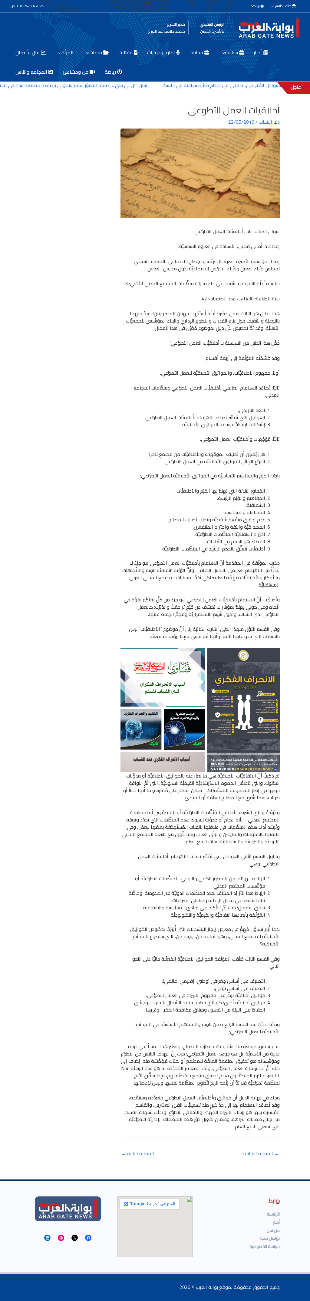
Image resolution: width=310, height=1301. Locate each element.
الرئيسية (273, 1214)
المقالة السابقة (260, 1153)
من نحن (273, 1230)
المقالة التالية (137, 1153)
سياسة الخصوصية (264, 1246)
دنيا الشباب (269, 121)
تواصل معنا (270, 1238)
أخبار (276, 1222)
